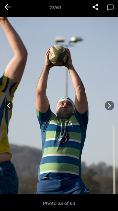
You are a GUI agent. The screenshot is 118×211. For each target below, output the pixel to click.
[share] (95, 7)
